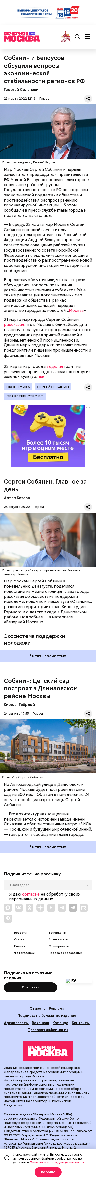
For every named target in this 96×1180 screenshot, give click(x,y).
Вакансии (40, 1022)
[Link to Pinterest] (8, 919)
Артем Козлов (17, 498)
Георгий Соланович (22, 89)
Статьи (19, 939)
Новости (20, 932)
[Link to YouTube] (51, 908)
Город (44, 98)
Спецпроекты (59, 946)
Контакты (81, 1022)
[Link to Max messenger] (8, 908)
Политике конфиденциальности (57, 1162)
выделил (55, 366)
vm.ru (71, 1139)
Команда (60, 1022)
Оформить (30, 987)
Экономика (18, 387)
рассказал (14, 324)
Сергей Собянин (53, 387)
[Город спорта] (65, 37)
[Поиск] (77, 37)
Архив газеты (58, 939)
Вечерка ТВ (57, 932)
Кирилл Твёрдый (19, 704)
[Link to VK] (19, 908)
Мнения (19, 946)
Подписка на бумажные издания (46, 1015)
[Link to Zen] (40, 908)
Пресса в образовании (65, 953)
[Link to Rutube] (84, 908)
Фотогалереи (24, 953)
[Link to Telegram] (62, 908)
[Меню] (87, 37)
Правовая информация (48, 1029)
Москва (76, 310)
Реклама (56, 1008)
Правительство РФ (25, 396)
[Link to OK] (29, 908)
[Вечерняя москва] (48, 1051)
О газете (38, 1008)
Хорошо (48, 1172)
